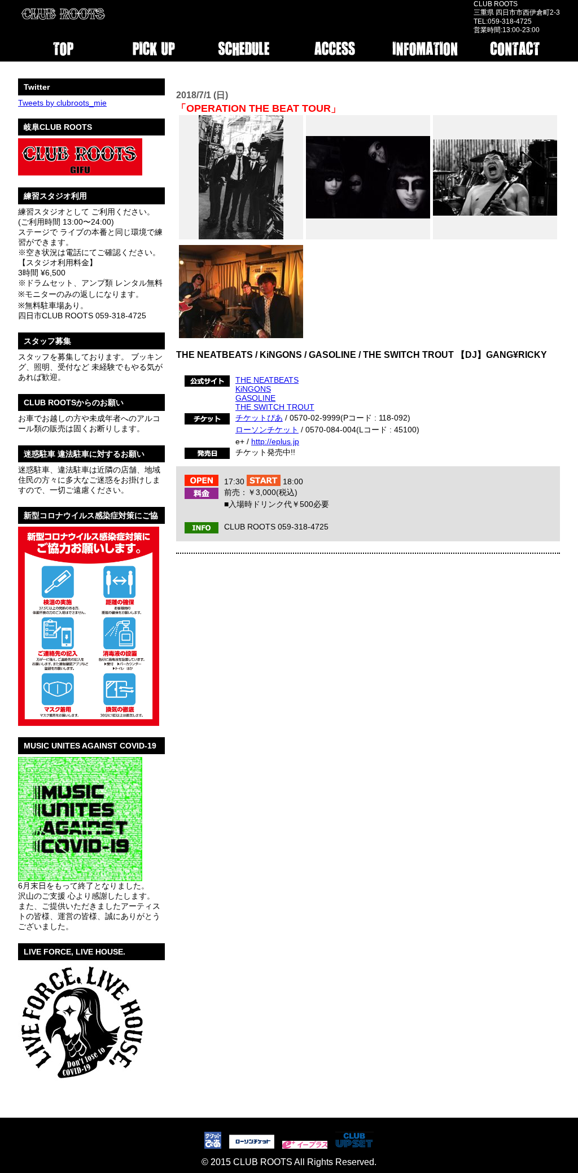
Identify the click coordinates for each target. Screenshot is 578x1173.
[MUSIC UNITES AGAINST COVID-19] (80, 876)
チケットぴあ (259, 417)
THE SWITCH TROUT (274, 407)
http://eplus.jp (275, 441)
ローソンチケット (267, 429)
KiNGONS (253, 388)
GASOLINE (255, 397)
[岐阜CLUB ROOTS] (80, 171)
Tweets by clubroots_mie (62, 102)
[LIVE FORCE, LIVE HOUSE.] (81, 1084)
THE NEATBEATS (267, 379)
